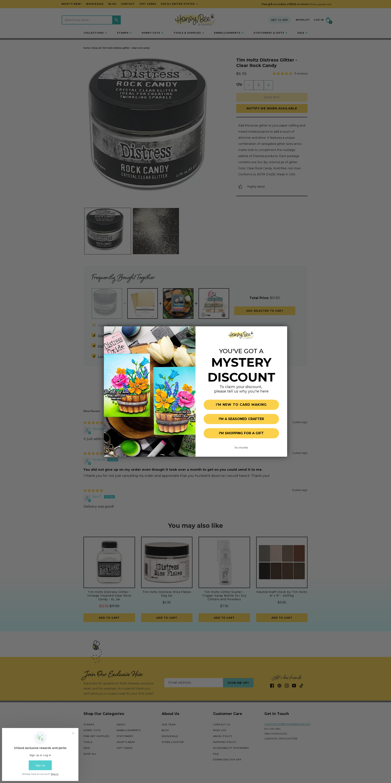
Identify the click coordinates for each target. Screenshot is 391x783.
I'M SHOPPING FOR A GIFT (241, 433)
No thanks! (241, 447)
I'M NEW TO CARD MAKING (241, 405)
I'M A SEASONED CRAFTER (241, 419)
